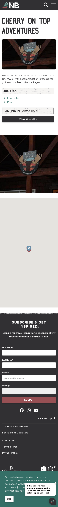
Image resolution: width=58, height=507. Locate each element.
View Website (28, 119)
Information (14, 98)
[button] (29, 249)
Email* (5, 372)
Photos (11, 102)
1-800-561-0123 (21, 426)
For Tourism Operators (15, 432)
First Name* (7, 347)
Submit (29, 399)
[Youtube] (36, 410)
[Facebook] (22, 410)
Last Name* (7, 360)
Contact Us (8, 440)
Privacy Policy (10, 453)
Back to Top (45, 418)
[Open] (53, 5)
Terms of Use (9, 446)
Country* (6, 385)
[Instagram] (29, 410)
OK (9, 499)
